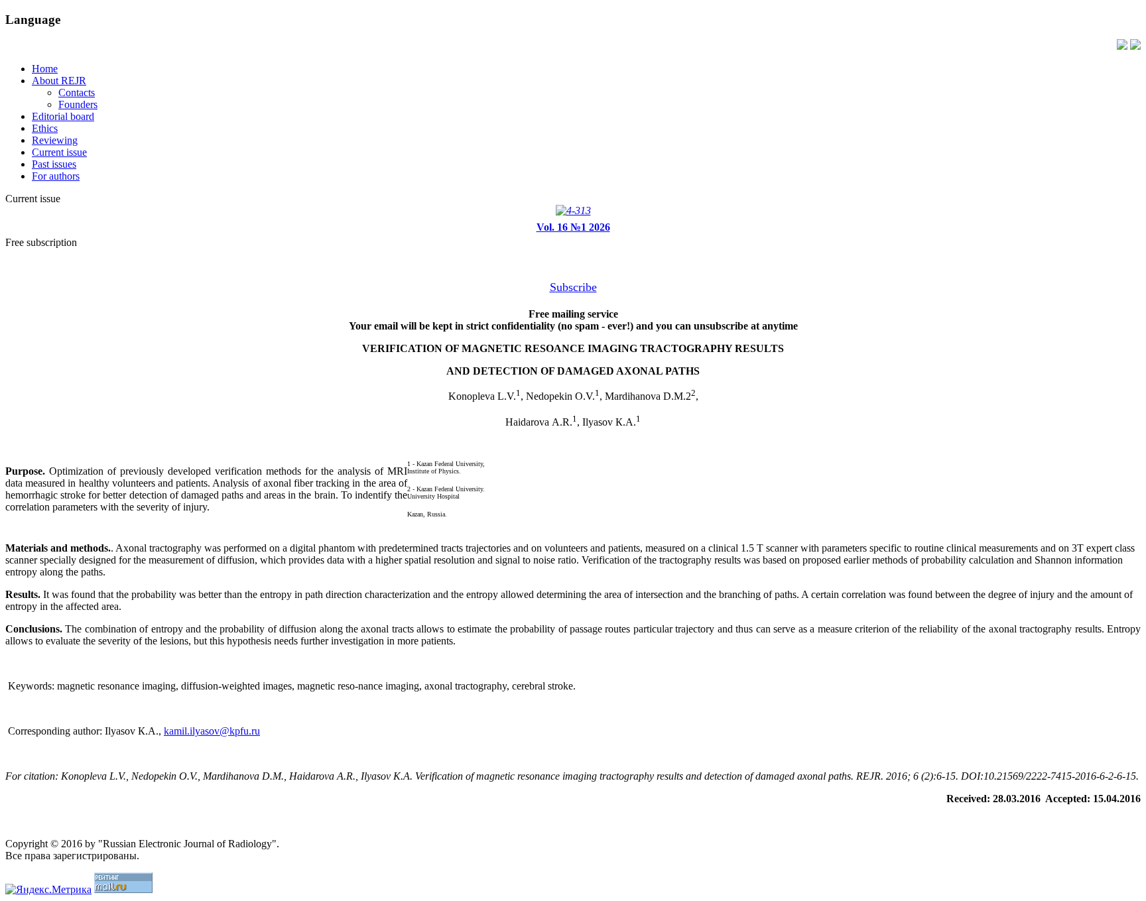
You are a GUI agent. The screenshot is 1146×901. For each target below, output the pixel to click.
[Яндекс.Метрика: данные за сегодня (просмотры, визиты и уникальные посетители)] (48, 890)
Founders (77, 104)
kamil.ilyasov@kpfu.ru (212, 731)
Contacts (76, 92)
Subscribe (573, 287)
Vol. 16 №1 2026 (573, 227)
